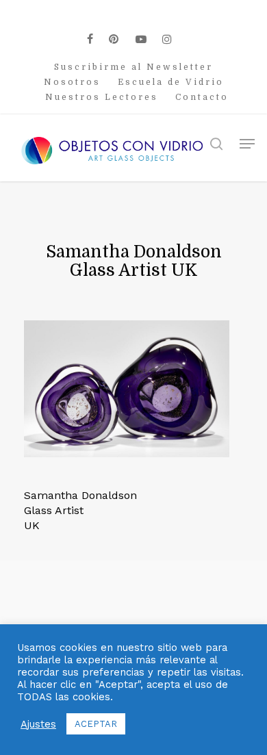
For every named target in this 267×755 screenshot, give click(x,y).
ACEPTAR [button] (96, 724)
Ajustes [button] (38, 724)
